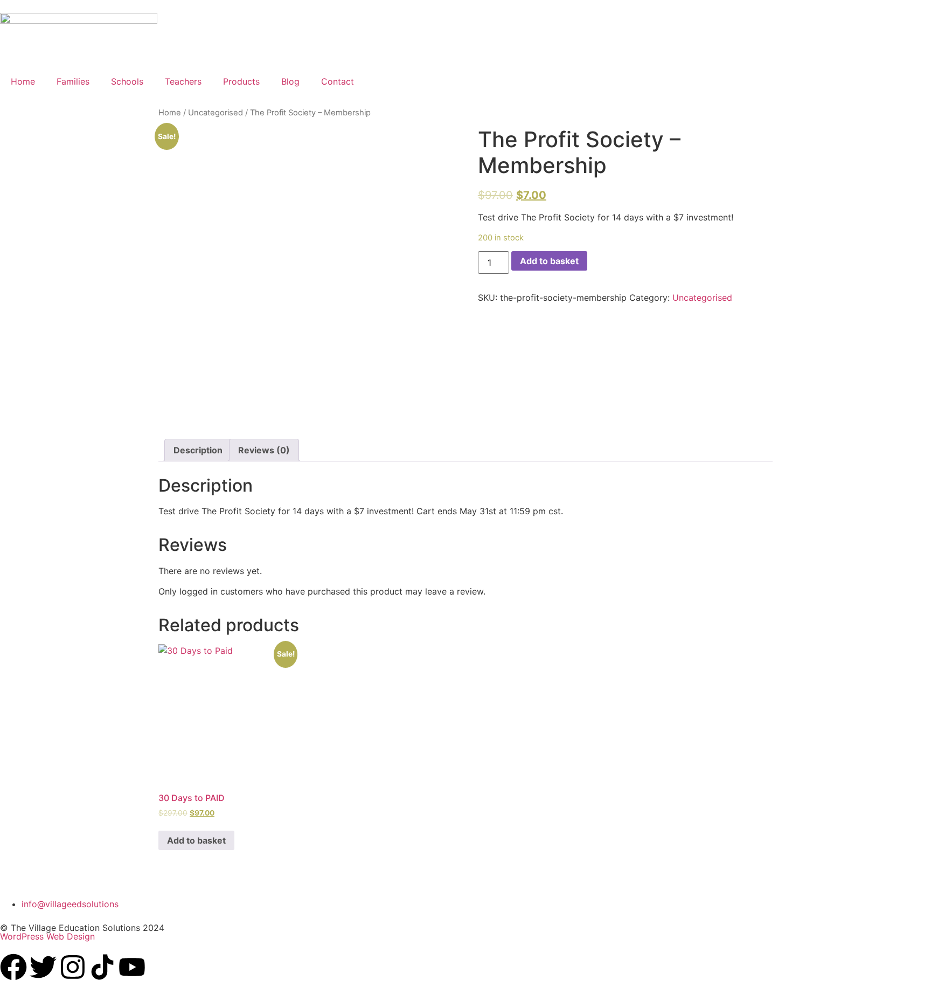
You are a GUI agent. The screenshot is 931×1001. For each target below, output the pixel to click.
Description (198, 450)
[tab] (198, 450)
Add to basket (549, 261)
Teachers (183, 81)
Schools (127, 81)
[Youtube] (132, 967)
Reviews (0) (264, 450)
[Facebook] (13, 967)
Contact (337, 81)
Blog (290, 81)
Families (73, 81)
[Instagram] (72, 967)
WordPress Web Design (47, 936)
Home (23, 81)
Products (241, 81)
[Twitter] (43, 967)
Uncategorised (215, 113)
